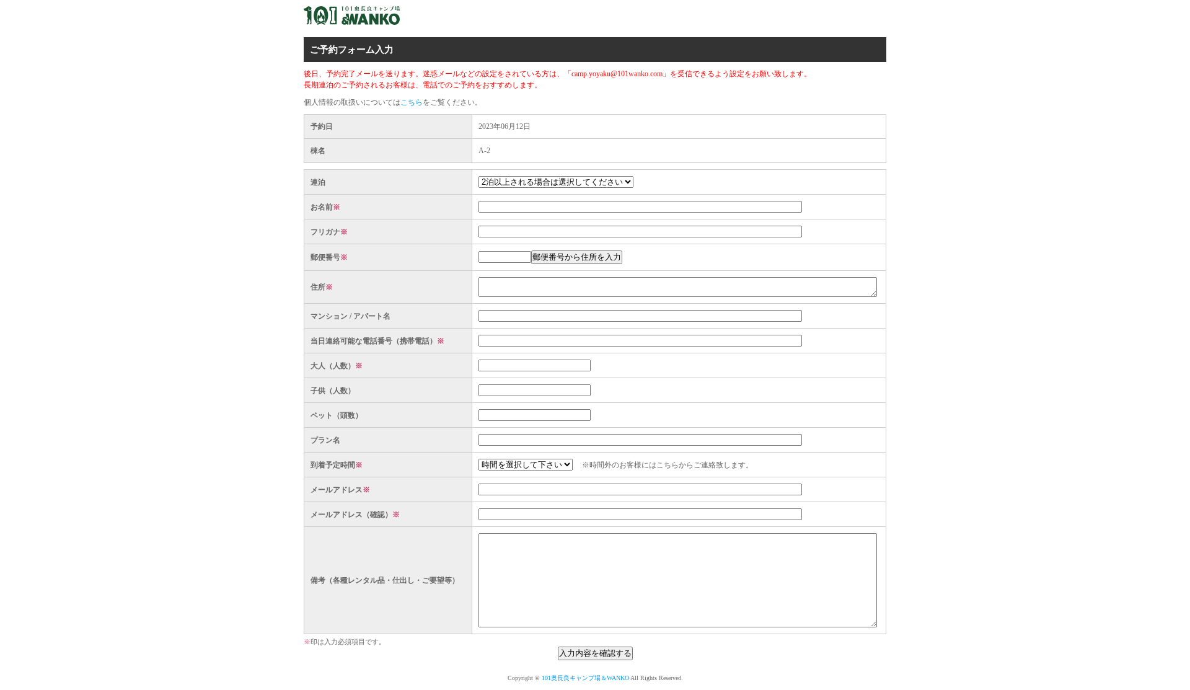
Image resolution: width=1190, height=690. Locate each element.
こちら (411, 102)
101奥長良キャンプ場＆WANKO (585, 678)
